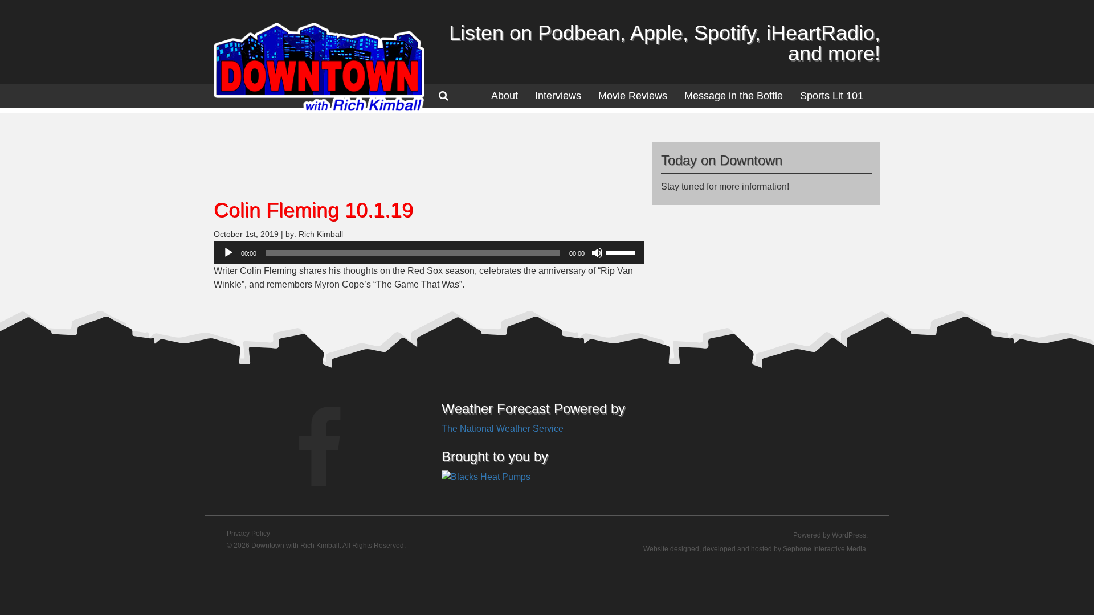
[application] (429, 252)
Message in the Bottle (733, 95)
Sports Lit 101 (831, 95)
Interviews (558, 95)
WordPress (849, 535)
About (504, 95)
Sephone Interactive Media (824, 549)
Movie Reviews (632, 95)
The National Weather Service (503, 428)
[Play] (228, 253)
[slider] (622, 251)
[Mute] (597, 253)
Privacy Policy (248, 534)
